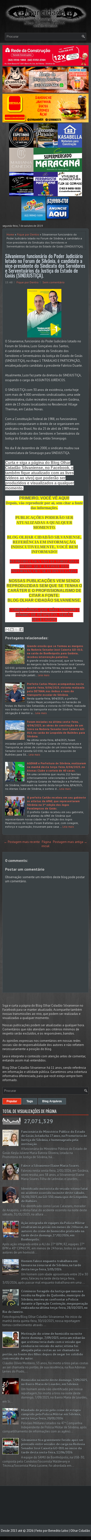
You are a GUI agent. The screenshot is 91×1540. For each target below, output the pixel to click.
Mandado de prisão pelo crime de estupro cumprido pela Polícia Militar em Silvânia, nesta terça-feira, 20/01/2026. (51, 1414)
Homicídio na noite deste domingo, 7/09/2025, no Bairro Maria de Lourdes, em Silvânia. (54, 1382)
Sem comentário (53, 282)
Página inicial (46, 844)
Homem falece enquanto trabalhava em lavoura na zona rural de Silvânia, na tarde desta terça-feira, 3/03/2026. (51, 1265)
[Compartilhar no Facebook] (21, 629)
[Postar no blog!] (11, 629)
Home (10, 234)
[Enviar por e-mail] (7, 629)
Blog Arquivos (52, 1101)
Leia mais (44, 675)
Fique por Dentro (28, 234)
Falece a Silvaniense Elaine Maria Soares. (50, 1166)
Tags (29, 1101)
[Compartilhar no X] (16, 629)
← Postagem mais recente (22, 842)
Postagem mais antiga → (70, 842)
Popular (12, 1101)
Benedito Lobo (58, 1531)
